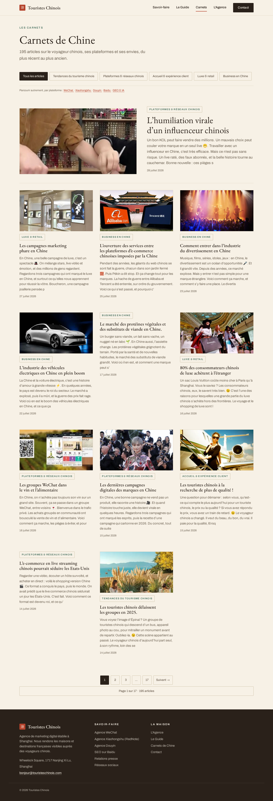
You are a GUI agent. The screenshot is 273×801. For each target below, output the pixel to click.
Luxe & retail (205, 76)
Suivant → (163, 679)
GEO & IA (118, 90)
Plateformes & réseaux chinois (123, 76)
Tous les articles (33, 76)
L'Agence (220, 7)
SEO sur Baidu (104, 752)
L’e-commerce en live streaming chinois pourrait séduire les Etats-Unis (54, 565)
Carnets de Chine (163, 745)
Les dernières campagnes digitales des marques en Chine (128, 487)
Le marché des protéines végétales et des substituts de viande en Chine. (133, 326)
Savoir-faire (161, 7)
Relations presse (106, 758)
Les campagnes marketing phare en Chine (43, 248)
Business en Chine (235, 76)
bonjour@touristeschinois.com (40, 773)
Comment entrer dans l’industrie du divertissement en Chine (210, 248)
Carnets (201, 7)
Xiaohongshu (83, 90)
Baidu (107, 90)
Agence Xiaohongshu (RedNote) (116, 739)
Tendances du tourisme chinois (73, 76)
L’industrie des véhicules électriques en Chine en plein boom (52, 370)
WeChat (69, 90)
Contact (243, 7)
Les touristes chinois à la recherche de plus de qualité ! (206, 487)
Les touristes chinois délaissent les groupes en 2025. (128, 609)
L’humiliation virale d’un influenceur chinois (188, 124)
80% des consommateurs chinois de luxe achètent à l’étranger (209, 370)
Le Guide (182, 7)
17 (147, 679)
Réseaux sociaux (106, 765)
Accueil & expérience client (171, 76)
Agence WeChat (105, 732)
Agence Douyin (104, 745)
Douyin (97, 90)
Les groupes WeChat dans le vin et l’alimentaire (43, 487)
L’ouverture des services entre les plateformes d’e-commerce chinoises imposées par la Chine (129, 250)
